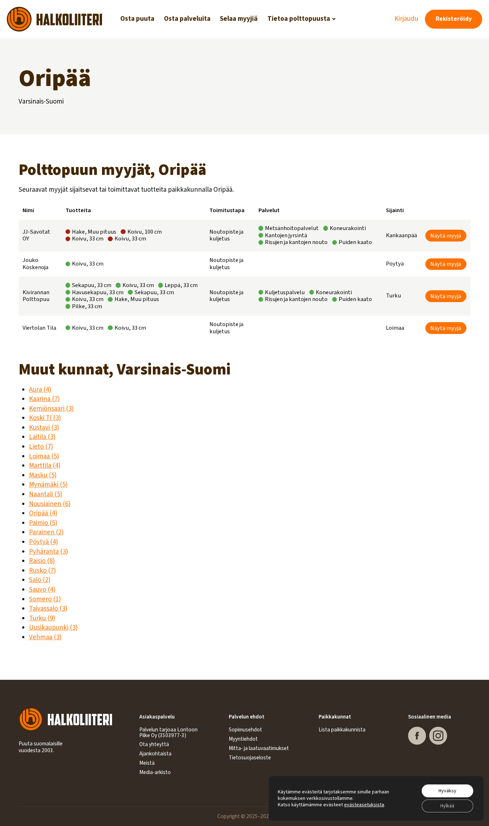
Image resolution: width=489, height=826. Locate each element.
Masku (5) (43, 475)
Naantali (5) (45, 494)
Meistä (147, 763)
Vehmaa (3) (45, 637)
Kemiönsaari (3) (51, 409)
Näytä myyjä (445, 235)
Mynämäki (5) (48, 485)
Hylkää (447, 806)
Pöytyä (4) (43, 542)
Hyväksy (447, 790)
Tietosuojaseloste (250, 757)
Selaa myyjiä (239, 19)
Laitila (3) (42, 437)
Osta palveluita (187, 19)
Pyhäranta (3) (48, 552)
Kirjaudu (406, 19)
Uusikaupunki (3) (53, 627)
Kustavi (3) (44, 428)
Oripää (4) (43, 513)
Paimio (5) (43, 523)
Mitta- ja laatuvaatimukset (259, 748)
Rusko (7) (42, 571)
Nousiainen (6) (50, 504)
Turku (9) (42, 618)
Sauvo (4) (42, 590)
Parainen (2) (46, 532)
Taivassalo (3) (48, 608)
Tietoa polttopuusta (298, 19)
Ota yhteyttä (154, 744)
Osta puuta (137, 19)
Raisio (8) (42, 561)
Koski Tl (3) (45, 418)
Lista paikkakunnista (342, 730)
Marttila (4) (44, 466)
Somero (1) (45, 599)
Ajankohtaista (155, 754)
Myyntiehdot (243, 739)
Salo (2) (39, 580)
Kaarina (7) (44, 399)
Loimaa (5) (44, 456)
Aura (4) (40, 390)
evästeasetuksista (364, 805)
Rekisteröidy (454, 18)
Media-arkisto (155, 772)
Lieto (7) (41, 447)
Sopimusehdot (245, 730)
